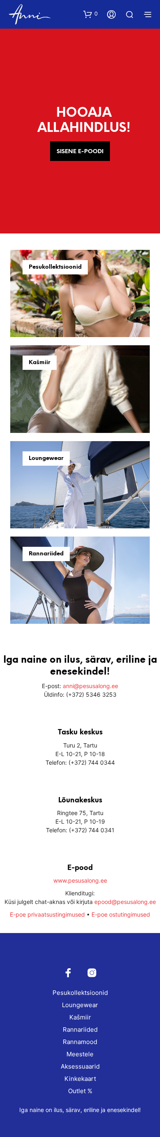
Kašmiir (80, 1017)
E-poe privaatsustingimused (47, 914)
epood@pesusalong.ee (125, 901)
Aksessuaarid (80, 1066)
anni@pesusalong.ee (90, 685)
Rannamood (80, 1042)
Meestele (80, 1054)
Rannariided (80, 1029)
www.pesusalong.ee (80, 880)
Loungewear (80, 1005)
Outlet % (80, 1091)
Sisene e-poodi (80, 152)
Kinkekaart (80, 1079)
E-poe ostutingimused (120, 914)
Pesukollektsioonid (80, 993)
